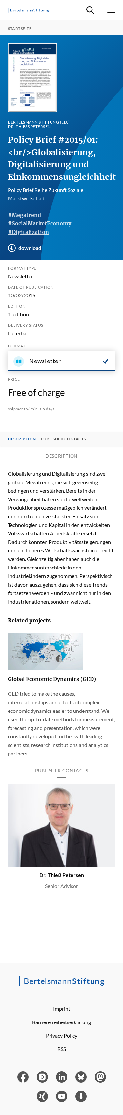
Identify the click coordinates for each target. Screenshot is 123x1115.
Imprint (61, 1008)
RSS (61, 1049)
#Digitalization (28, 232)
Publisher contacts (63, 439)
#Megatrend (24, 215)
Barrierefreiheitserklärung (61, 1022)
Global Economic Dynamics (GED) (52, 679)
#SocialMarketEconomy (39, 223)
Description (22, 439)
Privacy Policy (61, 1035)
